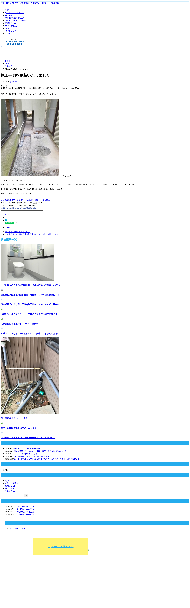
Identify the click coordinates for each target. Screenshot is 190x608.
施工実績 (8, 15)
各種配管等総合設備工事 (15, 17)
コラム (8, 33)
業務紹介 (13, 81)
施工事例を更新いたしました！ (15, 418)
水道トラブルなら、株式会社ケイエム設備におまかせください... (31, 333)
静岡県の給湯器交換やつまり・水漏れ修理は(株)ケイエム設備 (25, 200)
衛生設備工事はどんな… (26, 509)
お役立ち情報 (11, 483)
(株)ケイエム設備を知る (14, 12)
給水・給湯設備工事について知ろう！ (18, 427)
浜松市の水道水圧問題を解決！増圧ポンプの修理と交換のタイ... (31, 294)
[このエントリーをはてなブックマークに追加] (6, 220)
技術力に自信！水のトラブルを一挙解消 (19, 323)
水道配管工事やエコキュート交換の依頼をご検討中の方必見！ (30, 314)
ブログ (8, 28)
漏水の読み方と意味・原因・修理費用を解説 (31, 456)
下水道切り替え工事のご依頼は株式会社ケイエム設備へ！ (28, 437)
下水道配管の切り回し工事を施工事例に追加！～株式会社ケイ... (31, 304)
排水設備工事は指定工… (26, 514)
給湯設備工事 (10, 23)
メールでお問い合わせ (62, 546)
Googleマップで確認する (11, 596)
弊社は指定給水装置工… (26, 511)
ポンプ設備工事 (11, 25)
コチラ (12, 180)
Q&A (7, 480)
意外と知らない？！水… (26, 506)
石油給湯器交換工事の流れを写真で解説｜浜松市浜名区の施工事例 (40, 451)
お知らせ (10, 485)
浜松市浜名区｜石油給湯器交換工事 (28, 448)
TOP (7, 10)
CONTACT (8, 46)
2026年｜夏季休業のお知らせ (25, 453)
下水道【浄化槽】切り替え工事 (17, 20)
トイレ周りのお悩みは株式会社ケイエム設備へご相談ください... (31, 284)
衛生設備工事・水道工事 (19, 528)
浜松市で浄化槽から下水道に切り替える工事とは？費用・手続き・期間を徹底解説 (46, 459)
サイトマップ (10, 31)
